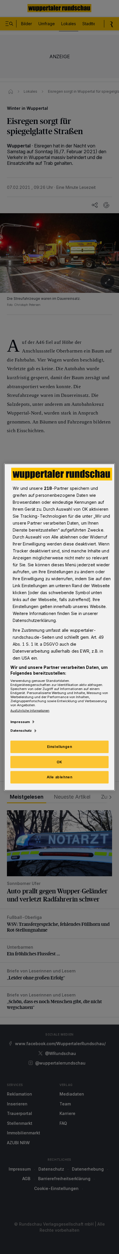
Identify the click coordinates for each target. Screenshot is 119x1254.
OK (59, 762)
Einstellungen (59, 746)
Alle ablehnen (59, 777)
